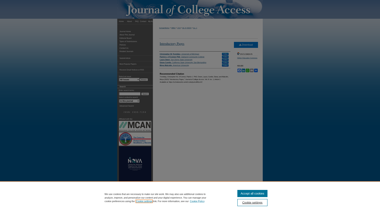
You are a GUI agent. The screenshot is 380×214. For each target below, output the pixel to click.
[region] (190, 197)
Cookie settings (144, 201)
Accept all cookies (252, 193)
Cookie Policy (197, 201)
